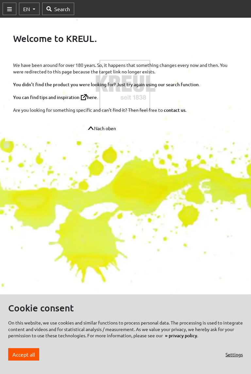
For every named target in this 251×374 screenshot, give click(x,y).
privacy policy (183, 335)
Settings (234, 354)
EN (27, 9)
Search (62, 9)
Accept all (23, 354)
